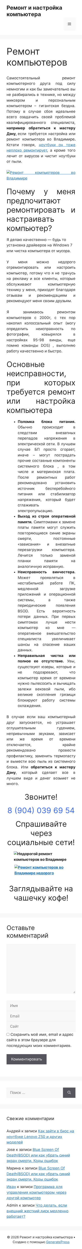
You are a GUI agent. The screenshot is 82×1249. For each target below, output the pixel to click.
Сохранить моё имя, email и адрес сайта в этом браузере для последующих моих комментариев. (40, 1040)
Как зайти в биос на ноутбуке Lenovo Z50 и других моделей (40, 1136)
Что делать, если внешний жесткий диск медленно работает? (37, 1211)
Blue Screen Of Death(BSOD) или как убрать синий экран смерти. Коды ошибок (38, 1155)
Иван (11, 1187)
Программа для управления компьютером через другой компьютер (36, 1192)
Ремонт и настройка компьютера (34, 10)
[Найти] (69, 1093)
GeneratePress (58, 1242)
